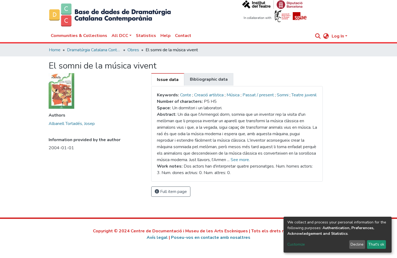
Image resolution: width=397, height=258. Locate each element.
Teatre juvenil (304, 95)
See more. (240, 160)
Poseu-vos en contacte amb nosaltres (210, 237)
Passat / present (259, 95)
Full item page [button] (173, 192)
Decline (357, 244)
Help (165, 36)
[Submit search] (318, 36)
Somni (283, 95)
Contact (183, 36)
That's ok (376, 244)
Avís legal (157, 237)
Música (234, 95)
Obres (133, 50)
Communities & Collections (79, 36)
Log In (338, 36)
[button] (326, 36)
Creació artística (209, 95)
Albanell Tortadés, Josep (72, 124)
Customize (296, 244)
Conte (185, 95)
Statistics (146, 36)
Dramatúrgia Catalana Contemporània (94, 50)
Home (54, 50)
